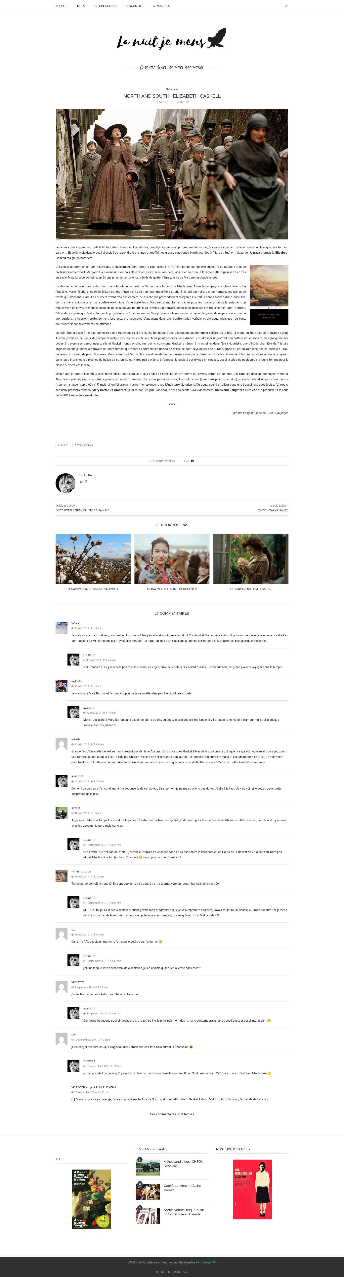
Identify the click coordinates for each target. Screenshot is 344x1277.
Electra (85, 475)
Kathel (76, 681)
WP (213, 1262)
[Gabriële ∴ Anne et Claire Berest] (148, 1192)
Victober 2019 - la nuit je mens (93, 1087)
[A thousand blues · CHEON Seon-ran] (148, 1168)
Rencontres (135, 6)
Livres (80, 6)
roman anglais (84, 445)
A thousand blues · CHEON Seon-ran (183, 1164)
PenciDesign (203, 1262)
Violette (78, 982)
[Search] (286, 6)
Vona (75, 623)
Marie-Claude (81, 871)
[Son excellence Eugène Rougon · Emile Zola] (250, 559)
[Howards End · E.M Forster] (172, 559)
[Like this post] (187, 461)
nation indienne (105, 6)
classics (63, 445)
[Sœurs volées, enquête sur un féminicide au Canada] (148, 1216)
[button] (61, 564)
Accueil (61, 6)
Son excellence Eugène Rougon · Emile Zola (251, 589)
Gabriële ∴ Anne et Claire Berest (182, 1188)
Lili (73, 929)
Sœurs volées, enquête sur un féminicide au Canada (184, 1212)
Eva (73, 1034)
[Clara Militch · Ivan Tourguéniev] (93, 559)
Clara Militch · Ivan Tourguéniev (93, 589)
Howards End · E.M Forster (172, 589)
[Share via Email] (192, 461)
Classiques (161, 6)
